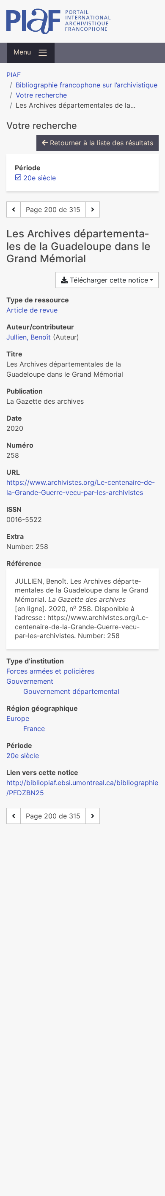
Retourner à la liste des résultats (100, 143)
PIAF (13, 75)
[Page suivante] (92, 209)
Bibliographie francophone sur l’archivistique (86, 85)
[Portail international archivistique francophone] (82, 21)
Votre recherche (41, 95)
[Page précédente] (13, 209)
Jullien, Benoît (28, 337)
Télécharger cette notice (108, 280)
